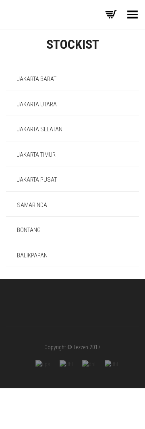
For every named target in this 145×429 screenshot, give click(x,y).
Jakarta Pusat (36, 179)
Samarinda (31, 205)
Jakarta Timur (36, 154)
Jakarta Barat (36, 79)
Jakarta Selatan (39, 129)
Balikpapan (32, 255)
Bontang (28, 230)
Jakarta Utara (36, 104)
